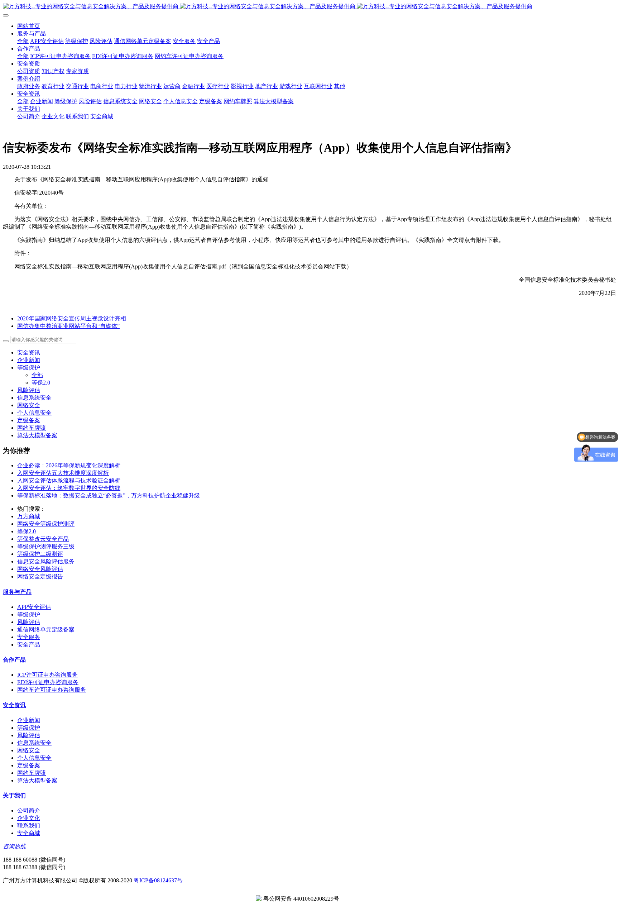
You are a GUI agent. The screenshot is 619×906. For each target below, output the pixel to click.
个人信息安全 (34, 413)
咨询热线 (14, 846)
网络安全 (28, 405)
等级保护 (28, 367)
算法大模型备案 (37, 435)
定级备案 (28, 420)
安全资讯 (28, 352)
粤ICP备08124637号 (158, 880)
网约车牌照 (31, 428)
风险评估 (28, 390)
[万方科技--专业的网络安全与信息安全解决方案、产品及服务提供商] (309, 6)
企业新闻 (28, 360)
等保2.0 (41, 383)
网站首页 (28, 26)
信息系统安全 (34, 398)
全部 (23, 41)
